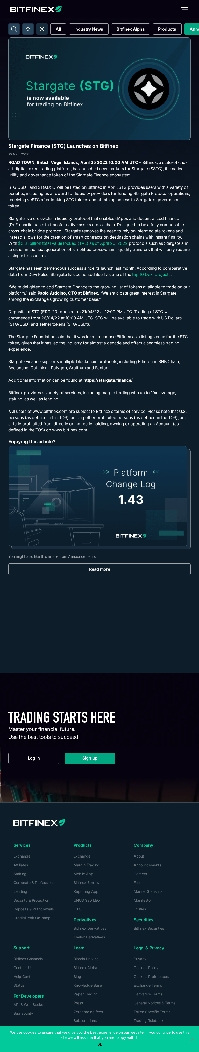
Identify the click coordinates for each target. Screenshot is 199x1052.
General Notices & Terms (154, 1003)
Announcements (147, 865)
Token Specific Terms (152, 1011)
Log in (43, 759)
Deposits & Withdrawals (33, 909)
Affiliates (20, 865)
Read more (99, 569)
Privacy (140, 959)
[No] (192, 1039)
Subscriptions (85, 1020)
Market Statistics (148, 891)
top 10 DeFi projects (151, 274)
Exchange (21, 856)
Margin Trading (87, 865)
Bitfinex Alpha (131, 29)
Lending (20, 891)
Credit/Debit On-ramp (32, 918)
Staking (19, 874)
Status (18, 985)
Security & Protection (31, 900)
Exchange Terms (148, 985)
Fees (137, 882)
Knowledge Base (88, 985)
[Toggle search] (14, 29)
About (139, 856)
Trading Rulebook (149, 1020)
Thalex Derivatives (89, 937)
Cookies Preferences (151, 976)
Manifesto (142, 900)
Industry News (88, 29)
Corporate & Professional (34, 882)
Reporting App (86, 891)
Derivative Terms (148, 994)
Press (78, 1003)
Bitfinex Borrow (86, 882)
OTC (77, 909)
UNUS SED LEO (87, 900)
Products (167, 29)
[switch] (42, 29)
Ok (99, 1044)
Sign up (98, 759)
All (58, 29)
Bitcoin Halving (86, 959)
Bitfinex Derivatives (90, 928)
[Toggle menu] (184, 9)
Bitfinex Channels (28, 959)
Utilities (140, 909)
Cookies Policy (146, 967)
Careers (140, 874)
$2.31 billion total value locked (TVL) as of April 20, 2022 (73, 243)
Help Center (23, 976)
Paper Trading (86, 994)
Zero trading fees (88, 1011)
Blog (77, 976)
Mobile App (83, 874)
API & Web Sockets (29, 1004)
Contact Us (22, 967)
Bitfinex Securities (149, 928)
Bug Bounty (23, 1013)
